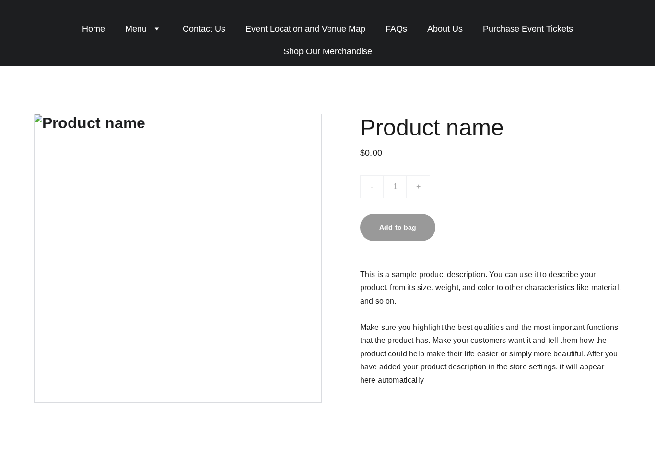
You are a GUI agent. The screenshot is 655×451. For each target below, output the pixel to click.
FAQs (396, 29)
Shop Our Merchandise (327, 51)
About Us (445, 29)
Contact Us (204, 29)
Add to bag (397, 227)
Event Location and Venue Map (305, 29)
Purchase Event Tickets (528, 29)
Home (93, 29)
